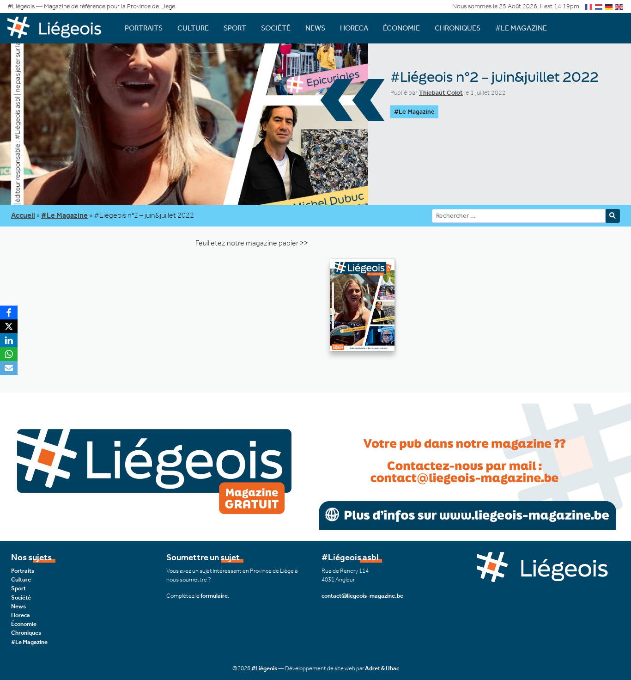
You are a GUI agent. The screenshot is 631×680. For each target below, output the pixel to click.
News (315, 28)
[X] (9, 326)
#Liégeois (264, 668)
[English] (619, 6)
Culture (193, 28)
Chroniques (457, 28)
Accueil (23, 215)
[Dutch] (599, 6)
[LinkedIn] (9, 340)
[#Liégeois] (58, 28)
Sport (235, 28)
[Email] (9, 368)
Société (276, 28)
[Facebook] (9, 312)
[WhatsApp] (9, 354)
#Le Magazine (521, 28)
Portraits (144, 28)
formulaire (214, 595)
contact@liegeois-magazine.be (362, 595)
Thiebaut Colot (441, 93)
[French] (589, 6)
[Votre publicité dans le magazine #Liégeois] (315, 465)
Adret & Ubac (382, 668)
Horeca (354, 28)
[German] (609, 6)
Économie (401, 28)
